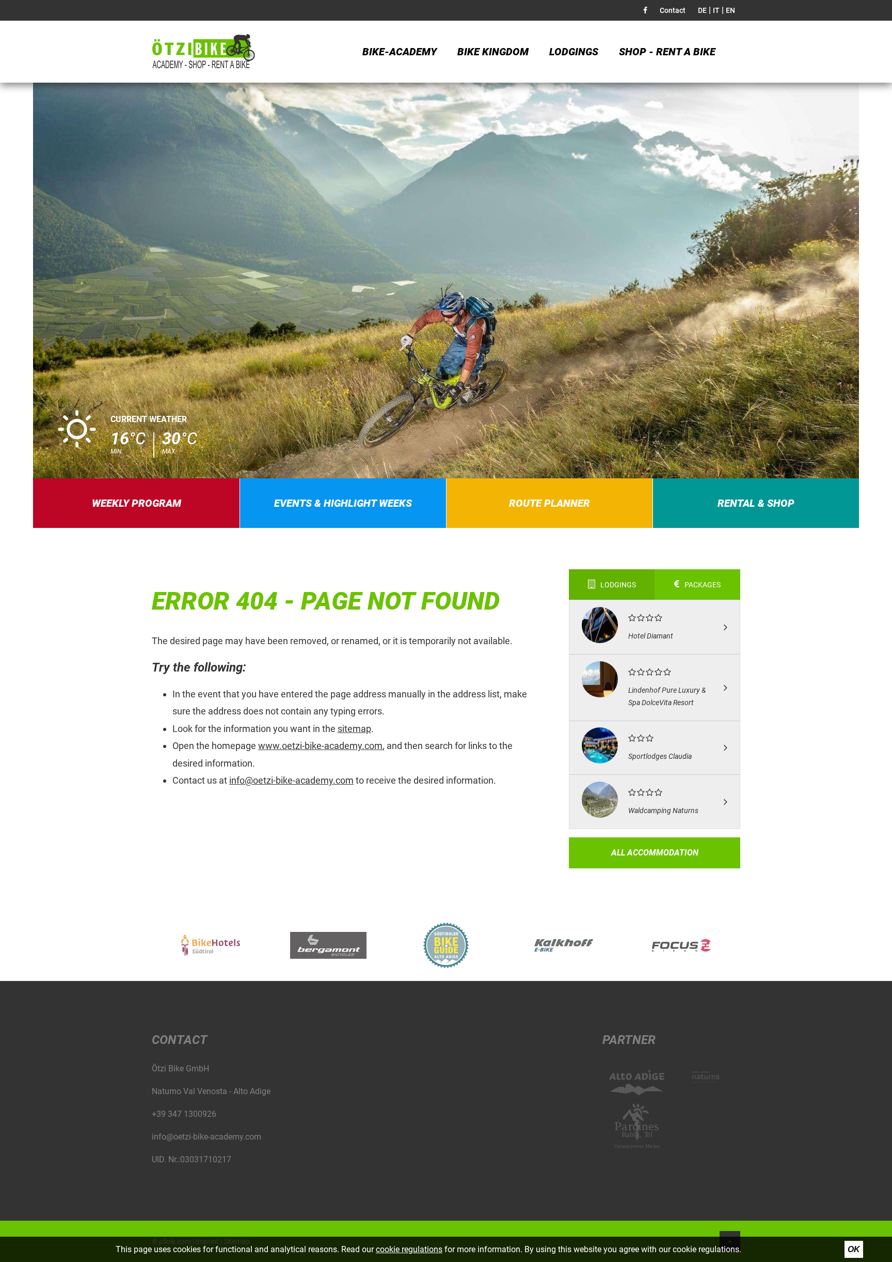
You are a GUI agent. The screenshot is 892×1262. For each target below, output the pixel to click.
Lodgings (573, 51)
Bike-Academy (399, 51)
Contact (673, 10)
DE (702, 10)
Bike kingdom (493, 51)
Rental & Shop (756, 503)
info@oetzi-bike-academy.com (291, 780)
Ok (854, 1249)
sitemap (354, 728)
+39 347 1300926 (184, 1114)
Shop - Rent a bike (667, 51)
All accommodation (654, 853)
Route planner (549, 503)
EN (730, 10)
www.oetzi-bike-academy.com (320, 745)
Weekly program (136, 503)
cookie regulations (409, 1249)
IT (716, 10)
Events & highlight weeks (343, 503)
